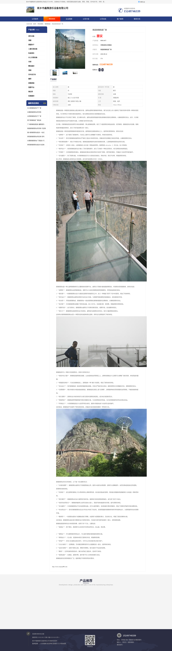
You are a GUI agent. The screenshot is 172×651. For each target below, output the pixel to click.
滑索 (29, 40)
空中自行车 (32, 74)
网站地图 (63, 643)
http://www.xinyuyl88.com (59, 566)
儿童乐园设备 (32, 49)
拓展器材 (31, 96)
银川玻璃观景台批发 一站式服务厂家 (36, 132)
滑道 (29, 70)
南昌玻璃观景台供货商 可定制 (36, 128)
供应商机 (52, 19)
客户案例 (120, 19)
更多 (44, 103)
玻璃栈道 (47, 24)
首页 (34, 24)
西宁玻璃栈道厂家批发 (34, 120)
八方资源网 (43, 643)
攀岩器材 (31, 66)
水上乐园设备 (32, 57)
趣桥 (29, 79)
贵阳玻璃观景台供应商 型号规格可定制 (36, 136)
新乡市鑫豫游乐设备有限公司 (40, 641)
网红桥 (30, 91)
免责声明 (50, 643)
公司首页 (35, 19)
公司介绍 (86, 19)
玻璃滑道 (31, 83)
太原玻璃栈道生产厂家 (34, 116)
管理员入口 (56, 643)
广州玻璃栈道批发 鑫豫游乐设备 (36, 124)
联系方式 (137, 19)
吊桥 (29, 61)
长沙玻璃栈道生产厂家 (34, 108)
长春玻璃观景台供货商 (34, 112)
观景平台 (31, 87)
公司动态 (103, 19)
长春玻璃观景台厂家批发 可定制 (36, 140)
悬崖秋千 (31, 44)
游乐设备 (31, 36)
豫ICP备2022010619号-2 (52, 637)
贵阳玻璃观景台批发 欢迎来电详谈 (36, 144)
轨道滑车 (31, 53)
